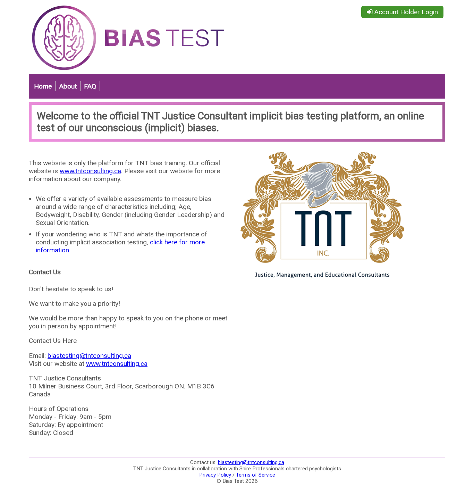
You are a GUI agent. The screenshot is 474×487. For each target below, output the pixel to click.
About (68, 86)
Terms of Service (255, 475)
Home (43, 86)
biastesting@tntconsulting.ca (89, 356)
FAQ (90, 86)
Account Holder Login (405, 12)
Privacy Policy (215, 475)
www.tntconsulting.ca (90, 171)
